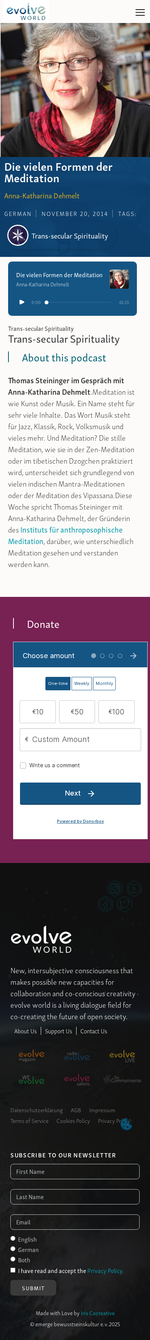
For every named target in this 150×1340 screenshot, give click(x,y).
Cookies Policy (73, 1120)
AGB (76, 1109)
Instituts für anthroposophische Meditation (65, 535)
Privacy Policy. (105, 1270)
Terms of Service (29, 1120)
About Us (25, 1031)
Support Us (58, 1031)
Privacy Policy (114, 1120)
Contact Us (93, 1031)
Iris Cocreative (98, 1312)
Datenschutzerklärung (36, 1109)
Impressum (102, 1109)
